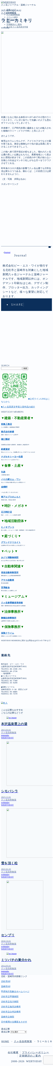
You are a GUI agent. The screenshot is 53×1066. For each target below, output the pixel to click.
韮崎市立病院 (7, 1017)
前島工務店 (6, 424)
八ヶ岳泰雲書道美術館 (12, 603)
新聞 (9, 53)
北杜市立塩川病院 (9, 1001)
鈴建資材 (5, 449)
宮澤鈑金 (5, 587)
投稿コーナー (13, 51)
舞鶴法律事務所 (8, 618)
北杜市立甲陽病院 (9, 996)
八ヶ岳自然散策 (13, 15)
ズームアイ (12, 42)
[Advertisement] (26, 212)
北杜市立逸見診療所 (11, 1006)
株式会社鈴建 (7, 431)
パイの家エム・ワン (11, 479)
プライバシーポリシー (35, 1052)
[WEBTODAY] (8, 2)
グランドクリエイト (11, 542)
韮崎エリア (12, 39)
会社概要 (13, 1052)
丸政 (3, 472)
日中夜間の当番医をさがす (14, 1022)
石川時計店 (6, 512)
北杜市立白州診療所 (11, 1012)
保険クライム (7, 633)
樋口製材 (5, 439)
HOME (5, 1041)
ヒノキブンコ (7, 527)
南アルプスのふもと (11, 497)
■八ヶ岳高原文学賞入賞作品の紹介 (18, 407)
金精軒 (4, 487)
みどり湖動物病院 (9, 557)
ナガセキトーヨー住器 (12, 456)
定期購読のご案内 (14, 24)
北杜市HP (5, 981)
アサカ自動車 (7, 580)
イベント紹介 (12, 17)
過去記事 (5, 1032)
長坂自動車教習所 (9, 572)
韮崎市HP (5, 986)
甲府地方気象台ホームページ (15, 991)
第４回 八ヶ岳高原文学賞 (17, 27)
